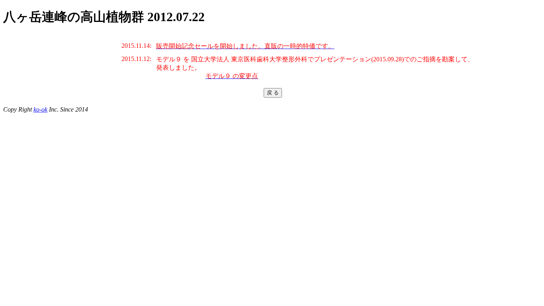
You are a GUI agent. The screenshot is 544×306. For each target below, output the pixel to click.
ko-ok (40, 109)
